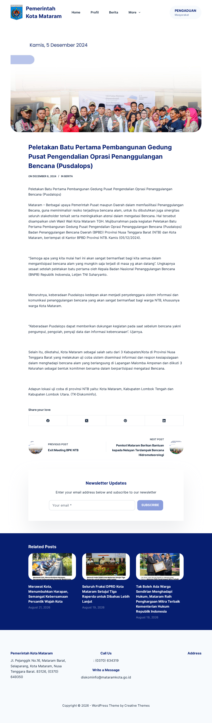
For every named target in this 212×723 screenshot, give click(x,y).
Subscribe (150, 505)
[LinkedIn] (164, 420)
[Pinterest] (125, 420)
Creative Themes (137, 705)
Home (76, 12)
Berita (113, 12)
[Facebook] (48, 420)
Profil (95, 12)
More (132, 12)
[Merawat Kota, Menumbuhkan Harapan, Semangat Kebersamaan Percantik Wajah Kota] (52, 566)
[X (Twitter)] (86, 420)
